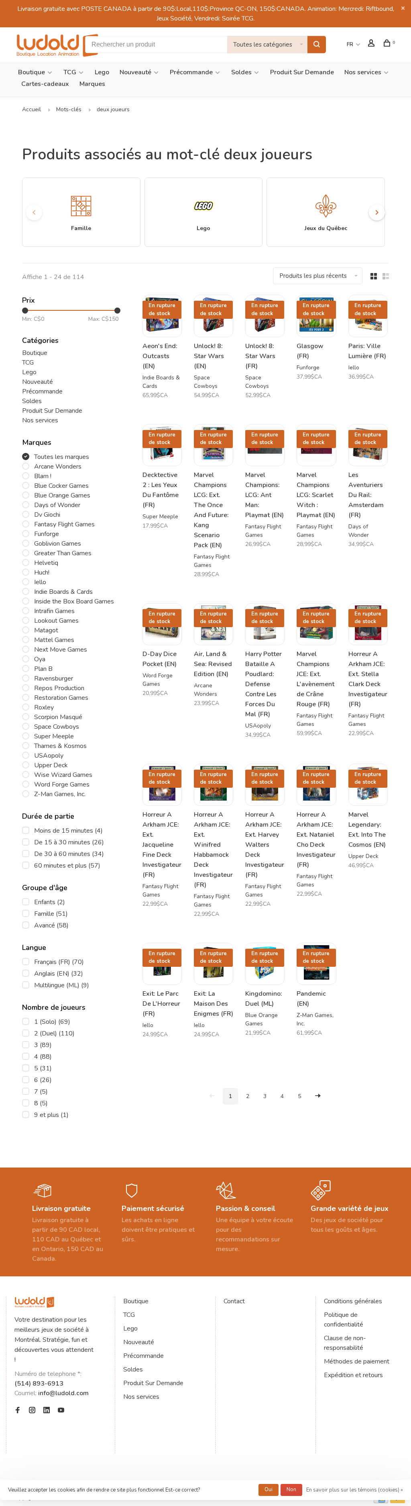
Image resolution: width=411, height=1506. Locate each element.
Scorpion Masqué (58, 717)
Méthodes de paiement (356, 1361)
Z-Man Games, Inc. (59, 794)
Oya (39, 659)
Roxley (44, 707)
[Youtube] (61, 1410)
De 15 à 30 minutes (69, 842)
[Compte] (372, 44)
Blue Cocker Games (61, 485)
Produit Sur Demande (302, 72)
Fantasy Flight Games (64, 524)
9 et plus (51, 1115)
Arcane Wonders (57, 466)
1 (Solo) (52, 1021)
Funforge (46, 534)
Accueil (31, 109)
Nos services (362, 72)
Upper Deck (51, 765)
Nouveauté (135, 72)
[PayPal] (397, 1501)
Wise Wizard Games (63, 774)
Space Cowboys (56, 726)
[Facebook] (17, 1410)
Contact (234, 1301)
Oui (269, 1489)
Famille (51, 913)
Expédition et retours (353, 1375)
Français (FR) (59, 962)
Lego (102, 72)
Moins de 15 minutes (68, 830)
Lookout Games (56, 620)
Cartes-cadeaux (45, 83)
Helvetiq (46, 562)
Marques (92, 83)
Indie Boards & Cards (63, 591)
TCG (69, 72)
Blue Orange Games (62, 495)
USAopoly (48, 755)
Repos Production (59, 688)
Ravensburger (53, 678)
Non (291, 1489)
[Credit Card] (381, 1501)
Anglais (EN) (58, 973)
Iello (40, 582)
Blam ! (42, 476)
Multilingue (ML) (61, 985)
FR (350, 44)
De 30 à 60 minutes (69, 854)
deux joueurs (113, 109)
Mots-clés (68, 109)
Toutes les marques (61, 456)
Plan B (43, 668)
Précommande (191, 72)
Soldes (241, 72)
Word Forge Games (62, 784)
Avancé (51, 925)
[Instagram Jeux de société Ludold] (32, 1410)
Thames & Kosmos (60, 746)
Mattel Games (54, 640)
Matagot (46, 630)
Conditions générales (353, 1301)
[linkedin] (46, 1410)
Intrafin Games (54, 611)
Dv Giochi (47, 514)
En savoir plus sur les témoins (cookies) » (354, 1490)
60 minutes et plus (67, 865)
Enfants (49, 902)
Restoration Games (61, 697)
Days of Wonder (57, 505)
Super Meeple (54, 736)
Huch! (41, 572)
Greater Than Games (63, 553)
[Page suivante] (318, 1096)
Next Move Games (60, 649)
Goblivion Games (57, 543)
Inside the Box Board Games (74, 601)
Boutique (31, 72)
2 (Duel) (54, 1033)
